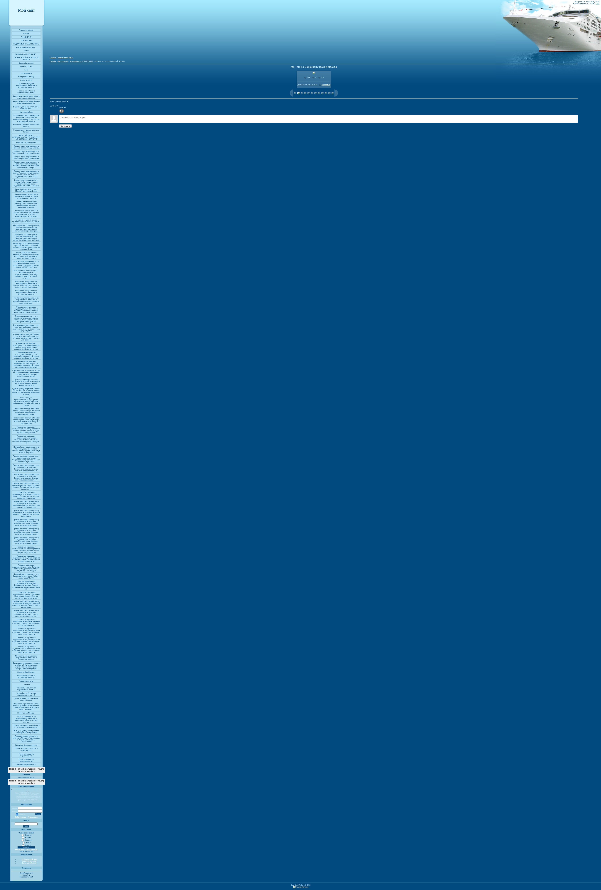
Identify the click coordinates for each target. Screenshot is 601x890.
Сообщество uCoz (29, 861)
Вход (71, 57)
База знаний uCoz (29, 863)
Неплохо (28, 840)
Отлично (28, 835)
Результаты (19, 849)
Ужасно (28, 845)
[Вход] (61, 111)
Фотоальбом (63, 61)
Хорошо (28, 837)
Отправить (65, 126)
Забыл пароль (20, 817)
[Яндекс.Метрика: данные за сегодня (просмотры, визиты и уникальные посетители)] (300, 887)
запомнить (23, 814)
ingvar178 (326, 85)
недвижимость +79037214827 (27, 789)
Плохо (28, 842)
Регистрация (33, 817)
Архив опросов (31, 849)
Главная (53, 57)
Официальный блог (29, 859)
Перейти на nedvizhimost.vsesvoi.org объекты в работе (26, 770)
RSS (597, 4)
